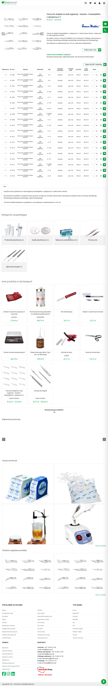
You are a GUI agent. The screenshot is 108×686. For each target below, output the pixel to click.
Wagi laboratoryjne (43, 619)
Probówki (5, 616)
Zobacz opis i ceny (90, 50)
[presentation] (3, 33)
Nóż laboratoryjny (66, 312)
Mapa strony (6, 669)
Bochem (14, 317)
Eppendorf (76, 613)
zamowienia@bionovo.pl (50, 658)
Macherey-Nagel (77, 628)
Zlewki (4, 619)
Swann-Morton (14, 398)
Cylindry (4, 622)
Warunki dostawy (7, 650)
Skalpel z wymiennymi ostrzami (93, 312)
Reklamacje (5, 660)
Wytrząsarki (40, 613)
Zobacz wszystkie (100, 545)
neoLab (75, 634)
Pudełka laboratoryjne (8, 628)
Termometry (41, 631)
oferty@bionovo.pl (48, 654)
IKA (74, 622)
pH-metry (40, 628)
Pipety (4, 610)
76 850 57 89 (59, 652)
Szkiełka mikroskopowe (9, 634)
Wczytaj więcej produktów (54, 410)
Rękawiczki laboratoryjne (9, 631)
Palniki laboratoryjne (43, 634)
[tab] (5, 186)
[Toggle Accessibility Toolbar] (103, 681)
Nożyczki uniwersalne (93, 352)
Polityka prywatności (8, 663)
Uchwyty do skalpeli (40, 391)
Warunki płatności (7, 654)
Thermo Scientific (78, 638)
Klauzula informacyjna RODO (11, 666)
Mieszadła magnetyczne (44, 616)
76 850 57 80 (51, 647)
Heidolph (75, 619)
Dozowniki (40, 625)
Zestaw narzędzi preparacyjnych (14, 352)
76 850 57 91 (52, 661)
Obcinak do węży (66, 352)
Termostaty (40, 622)
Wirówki (39, 610)
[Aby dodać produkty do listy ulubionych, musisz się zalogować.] (100, 74)
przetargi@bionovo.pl (49, 663)
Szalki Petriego (6, 638)
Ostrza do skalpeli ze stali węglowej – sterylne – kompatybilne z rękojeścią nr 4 (14, 393)
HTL (74, 625)
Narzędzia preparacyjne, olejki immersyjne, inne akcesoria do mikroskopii (70, 57)
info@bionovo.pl (47, 649)
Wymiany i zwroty (7, 657)
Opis (4, 186)
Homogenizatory (42, 638)
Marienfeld (40, 317)
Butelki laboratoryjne (8, 625)
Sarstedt (75, 616)
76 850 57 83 (59, 656)
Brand (74, 610)
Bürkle (66, 355)
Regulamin (5, 647)
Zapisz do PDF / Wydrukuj (93, 64)
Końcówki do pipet (7, 613)
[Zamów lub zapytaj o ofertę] (104, 74)
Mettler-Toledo (77, 631)
